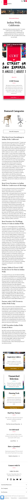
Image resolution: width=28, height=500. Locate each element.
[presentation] (2, 121)
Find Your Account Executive (13, 424)
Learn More (13, 97)
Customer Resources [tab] (6, 484)
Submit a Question (13, 456)
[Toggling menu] (1, 2)
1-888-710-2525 (14, 471)
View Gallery (14, 368)
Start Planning (13, 408)
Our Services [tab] (4, 492)
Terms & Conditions (5, 497)
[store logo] (7, 2)
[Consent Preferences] (2, 497)
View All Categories (14, 131)
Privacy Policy (14, 497)
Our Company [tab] (4, 488)
